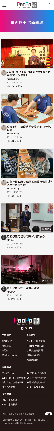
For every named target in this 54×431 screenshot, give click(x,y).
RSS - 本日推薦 (9, 404)
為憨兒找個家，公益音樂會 (23, 288)
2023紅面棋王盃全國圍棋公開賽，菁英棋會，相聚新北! (29, 73)
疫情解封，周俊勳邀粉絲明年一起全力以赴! (29, 128)
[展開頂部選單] (49, 5)
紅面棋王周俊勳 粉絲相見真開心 (26, 236)
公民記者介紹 (34, 355)
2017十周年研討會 (36, 377)
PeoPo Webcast (35, 345)
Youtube (31, 328)
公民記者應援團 (35, 350)
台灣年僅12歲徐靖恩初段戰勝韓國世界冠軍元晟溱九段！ (30, 183)
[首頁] (27, 5)
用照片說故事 (8, 386)
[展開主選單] (4, 5)
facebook (22, 328)
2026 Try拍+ (8, 373)
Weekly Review (10, 355)
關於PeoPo (7, 341)
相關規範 (6, 345)
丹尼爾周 (11, 240)
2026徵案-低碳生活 (37, 373)
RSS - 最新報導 (9, 399)
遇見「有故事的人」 (37, 386)
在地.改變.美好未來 (36, 382)
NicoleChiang (13, 79)
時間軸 (5, 350)
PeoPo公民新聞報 (36, 341)
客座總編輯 (32, 359)
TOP (49, 414)
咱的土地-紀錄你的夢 (12, 382)
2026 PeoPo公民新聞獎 (14, 377)
